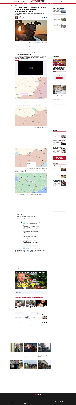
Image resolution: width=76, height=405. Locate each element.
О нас (25, 399)
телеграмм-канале (36, 269)
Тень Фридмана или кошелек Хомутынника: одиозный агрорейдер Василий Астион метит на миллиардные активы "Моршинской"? (59, 167)
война (30, 297)
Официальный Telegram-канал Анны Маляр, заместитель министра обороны (27, 295)
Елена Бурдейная (21, 16)
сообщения (27, 250)
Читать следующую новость (35, 312)
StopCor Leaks (46, 3)
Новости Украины (15, 5)
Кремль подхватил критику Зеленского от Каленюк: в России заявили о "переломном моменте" (59, 141)
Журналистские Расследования (28, 402)
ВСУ (27, 101)
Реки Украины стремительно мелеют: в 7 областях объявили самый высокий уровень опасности (59, 9)
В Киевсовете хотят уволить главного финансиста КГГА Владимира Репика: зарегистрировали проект (44, 370)
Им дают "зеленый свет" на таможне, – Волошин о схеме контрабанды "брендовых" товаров (39, 314)
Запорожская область (18, 297)
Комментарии (19, 322)
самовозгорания (28, 267)
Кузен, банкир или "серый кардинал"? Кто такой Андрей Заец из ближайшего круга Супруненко (59, 181)
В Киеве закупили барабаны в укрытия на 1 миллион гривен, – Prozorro (22, 314)
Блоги (38, 3)
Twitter (43, 291)
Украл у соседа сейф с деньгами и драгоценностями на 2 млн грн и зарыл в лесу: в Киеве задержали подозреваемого (59, 149)
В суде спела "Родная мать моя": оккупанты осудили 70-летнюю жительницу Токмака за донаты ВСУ (16, 353)
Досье (41, 3)
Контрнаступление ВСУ (25, 297)
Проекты (23, 3)
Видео (28, 3)
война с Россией (34, 297)
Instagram (17, 292)
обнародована (21, 47)
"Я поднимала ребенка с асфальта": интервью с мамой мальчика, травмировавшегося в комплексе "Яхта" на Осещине (59, 97)
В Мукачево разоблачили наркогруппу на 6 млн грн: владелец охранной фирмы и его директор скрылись (16, 370)
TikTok (19, 292)
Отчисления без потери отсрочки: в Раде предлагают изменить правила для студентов (59, 133)
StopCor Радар (52, 3)
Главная (11, 5)
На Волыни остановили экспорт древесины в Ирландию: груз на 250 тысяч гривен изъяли (58, 24)
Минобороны (41, 297)
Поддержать (57, 1)
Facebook (41, 269)
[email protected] (16, 403)
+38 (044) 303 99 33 (59, 158)
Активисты (25, 403)
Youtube (41, 291)
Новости (33, 3)
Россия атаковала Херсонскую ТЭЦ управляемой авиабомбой (44, 353)
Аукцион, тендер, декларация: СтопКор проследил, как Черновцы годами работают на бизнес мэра (30, 353)
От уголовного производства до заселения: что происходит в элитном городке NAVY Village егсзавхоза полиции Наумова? (30, 371)
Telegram (36, 291)
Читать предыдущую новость (19, 312)
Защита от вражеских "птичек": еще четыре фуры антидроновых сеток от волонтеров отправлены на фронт (59, 68)
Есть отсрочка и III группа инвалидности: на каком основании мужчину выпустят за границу (58, 16)
